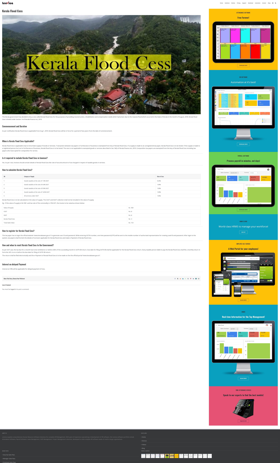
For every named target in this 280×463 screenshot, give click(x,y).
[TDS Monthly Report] (195, 456)
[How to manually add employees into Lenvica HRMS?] (153, 456)
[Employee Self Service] (172, 456)
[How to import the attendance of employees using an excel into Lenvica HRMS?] (143, 456)
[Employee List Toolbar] (157, 456)
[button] (275, 3)
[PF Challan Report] (205, 456)
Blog (143, 448)
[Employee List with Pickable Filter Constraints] (162, 456)
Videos (144, 444)
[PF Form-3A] (200, 456)
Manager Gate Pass (9, 458)
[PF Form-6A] (190, 456)
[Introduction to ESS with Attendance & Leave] (167, 456)
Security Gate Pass (9, 455)
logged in (13, 289)
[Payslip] (209, 456)
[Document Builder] (176, 456)
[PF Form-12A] (181, 456)
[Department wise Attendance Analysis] (148, 456)
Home (144, 437)
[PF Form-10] (186, 456)
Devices (144, 441)
